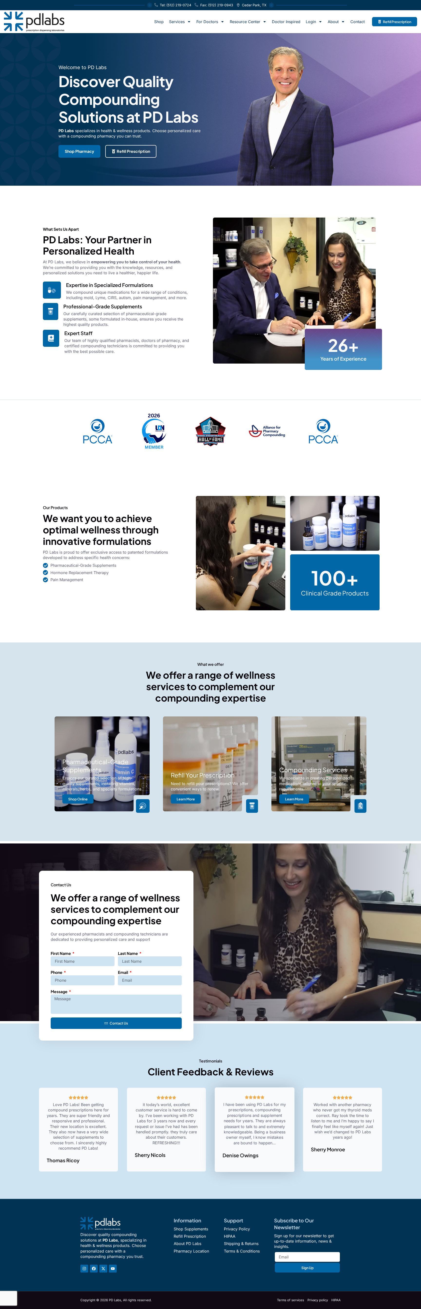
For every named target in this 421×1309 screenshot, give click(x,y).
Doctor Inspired (286, 21)
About (333, 21)
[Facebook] (94, 1268)
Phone (57, 972)
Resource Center (245, 21)
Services (177, 21)
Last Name (128, 953)
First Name (61, 953)
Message (59, 991)
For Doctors (207, 21)
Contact (357, 21)
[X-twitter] (103, 1268)
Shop (159, 21)
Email (123, 972)
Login (311, 21)
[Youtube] (113, 1268)
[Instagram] (84, 1268)
